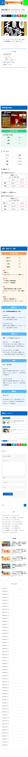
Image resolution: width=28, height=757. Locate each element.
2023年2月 (5, 675)
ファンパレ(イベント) (6, 519)
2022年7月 (5, 696)
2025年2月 (5, 603)
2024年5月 (5, 630)
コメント (5, 460)
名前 (4, 477)
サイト (4, 487)
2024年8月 (5, 621)
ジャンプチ (5, 440)
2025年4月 (5, 597)
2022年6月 (5, 699)
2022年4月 (5, 705)
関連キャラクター (7, 64)
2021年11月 (5, 720)
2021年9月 (5, 726)
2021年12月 (5, 717)
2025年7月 (5, 588)
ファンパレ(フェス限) (6, 526)
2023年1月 (5, 678)
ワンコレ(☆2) (21, 530)
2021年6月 (5, 736)
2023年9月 (5, 654)
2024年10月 (5, 615)
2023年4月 (5, 669)
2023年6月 (5, 663)
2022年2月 (5, 711)
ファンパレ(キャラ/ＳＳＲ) (17, 521)
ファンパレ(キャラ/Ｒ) (15, 519)
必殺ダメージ (8, 58)
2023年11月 (5, 648)
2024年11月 (5, 612)
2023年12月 (5, 645)
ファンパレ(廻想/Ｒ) (14, 526)
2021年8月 (5, 729)
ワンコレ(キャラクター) (13, 532)
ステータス (7, 56)
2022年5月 (5, 702)
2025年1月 (5, 606)
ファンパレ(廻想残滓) (6, 530)
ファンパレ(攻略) (14, 530)
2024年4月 (5, 633)
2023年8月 (5, 657)
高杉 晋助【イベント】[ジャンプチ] (18, 430)
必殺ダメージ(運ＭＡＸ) (10, 59)
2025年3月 (5, 600)
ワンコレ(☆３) (4, 532)
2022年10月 (5, 687)
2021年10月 (5, 723)
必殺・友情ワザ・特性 (8, 62)
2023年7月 (5, 660)
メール (5, 482)
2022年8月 (5, 693)
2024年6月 (5, 627)
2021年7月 (5, 732)
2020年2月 (5, 745)
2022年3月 (5, 708)
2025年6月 (5, 591)
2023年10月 (5, 651)
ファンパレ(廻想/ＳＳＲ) (15, 528)
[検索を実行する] (25, 505)
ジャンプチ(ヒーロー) (15, 515)
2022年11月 (5, 684)
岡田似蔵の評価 (7, 54)
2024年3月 (5, 636)
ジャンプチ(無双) (13, 517)
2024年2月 (5, 639)
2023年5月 (5, 666)
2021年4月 (5, 742)
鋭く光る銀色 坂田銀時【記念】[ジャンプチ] (17, 421)
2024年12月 (5, 609)
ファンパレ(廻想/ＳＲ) (6, 528)
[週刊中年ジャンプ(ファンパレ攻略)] (14, 2)
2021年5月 (5, 739)
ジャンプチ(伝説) (5, 517)
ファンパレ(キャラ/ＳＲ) (6, 521)
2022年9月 (5, 690)
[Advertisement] (14, 86)
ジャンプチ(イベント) (13, 440)
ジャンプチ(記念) (20, 517)
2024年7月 (5, 624)
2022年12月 (5, 681)
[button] (3, 16)
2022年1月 (5, 714)
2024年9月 (5, 618)
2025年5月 (5, 594)
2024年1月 (5, 642)
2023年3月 (5, 672)
